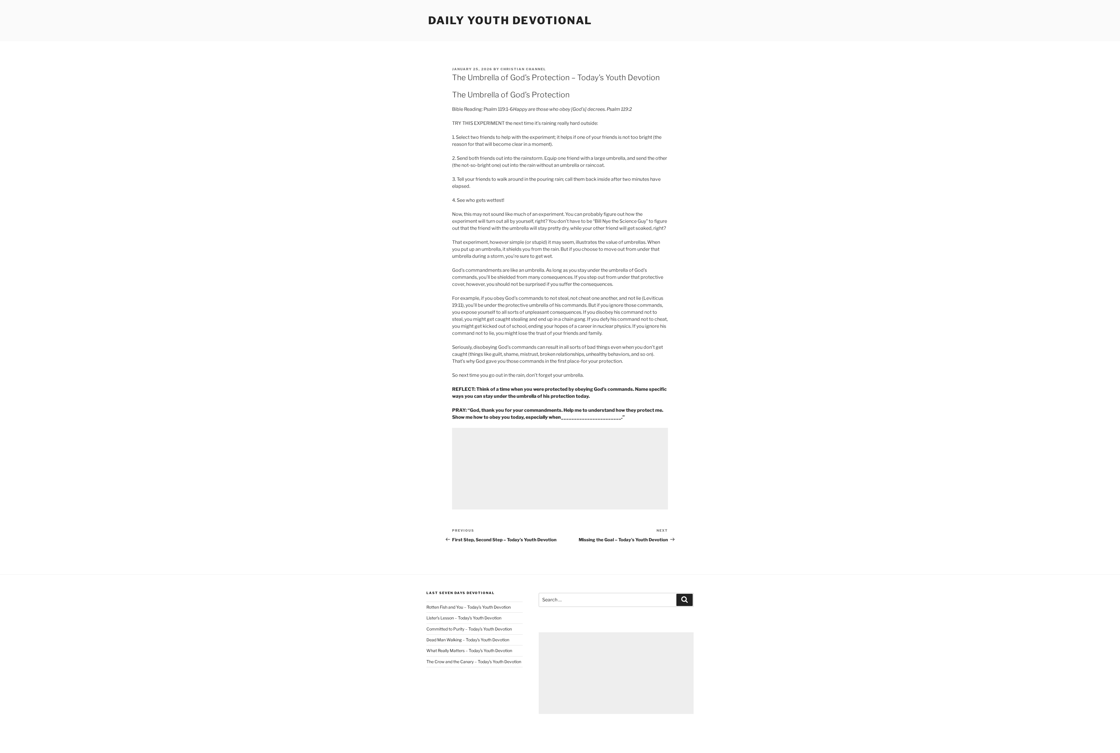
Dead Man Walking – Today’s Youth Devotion (467, 639)
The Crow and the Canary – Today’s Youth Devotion (473, 661)
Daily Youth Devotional (510, 20)
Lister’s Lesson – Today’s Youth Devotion (463, 617)
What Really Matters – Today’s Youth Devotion (469, 650)
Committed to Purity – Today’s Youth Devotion (469, 628)
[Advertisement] (560, 468)
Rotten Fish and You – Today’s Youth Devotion (468, 607)
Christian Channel (523, 69)
